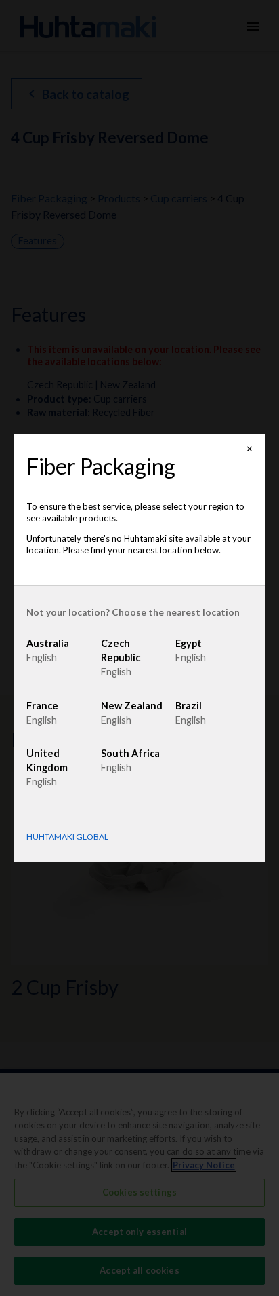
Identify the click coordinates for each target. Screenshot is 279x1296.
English (41, 657)
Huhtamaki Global (67, 837)
